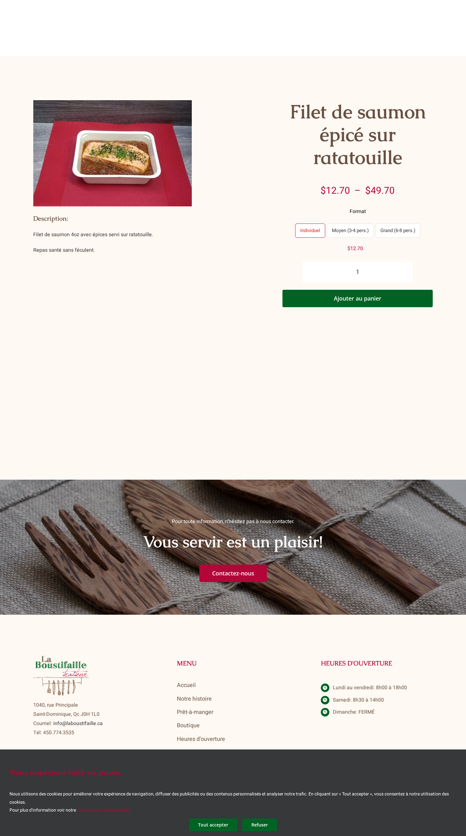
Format (358, 211)
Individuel (310, 230)
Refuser (259, 825)
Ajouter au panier (357, 298)
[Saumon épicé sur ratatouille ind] (112, 153)
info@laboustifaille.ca (78, 723)
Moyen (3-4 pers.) (350, 230)
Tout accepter (213, 825)
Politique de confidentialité (103, 810)
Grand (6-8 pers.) (397, 230)
